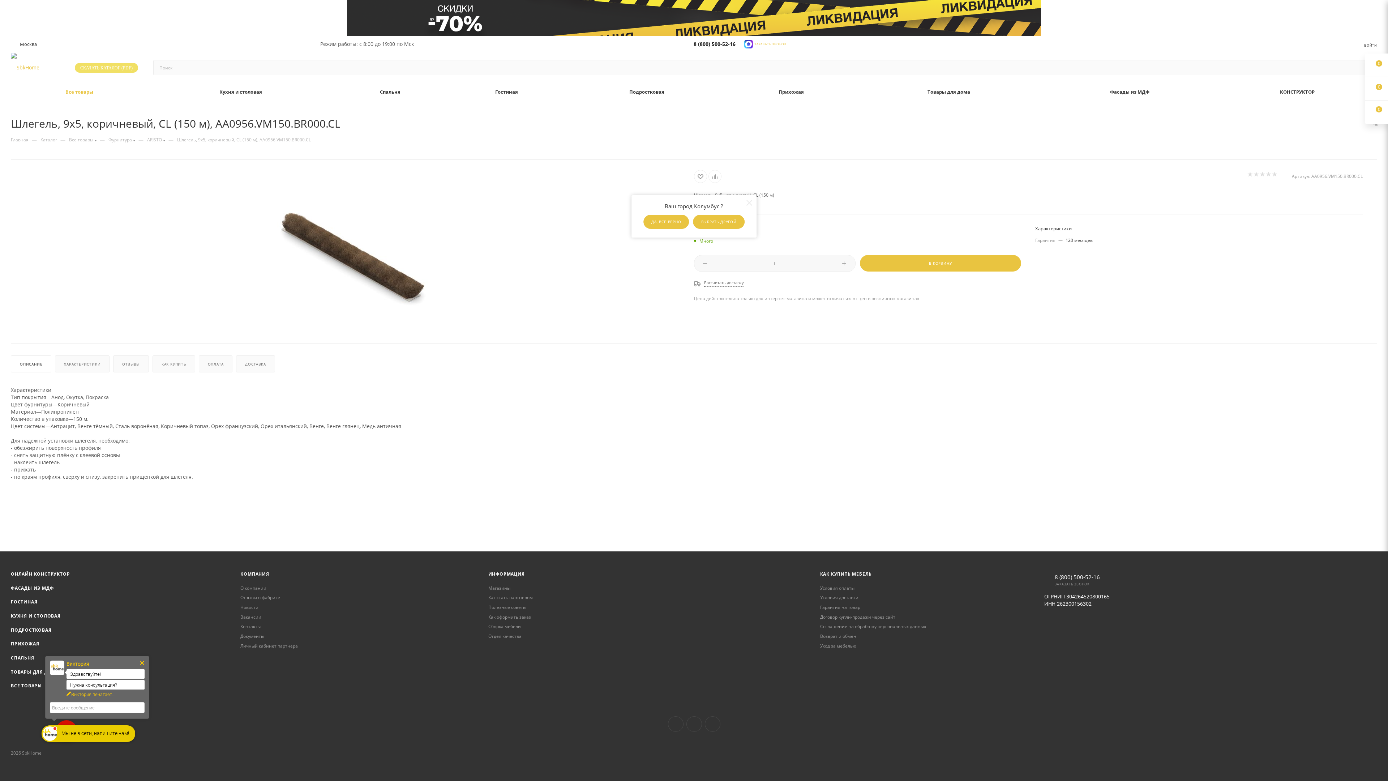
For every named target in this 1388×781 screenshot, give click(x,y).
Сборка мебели (504, 626)
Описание (31, 364)
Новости (249, 607)
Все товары (26, 686)
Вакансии (250, 617)
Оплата (216, 364)
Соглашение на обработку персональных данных (873, 626)
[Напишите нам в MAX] (748, 43)
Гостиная (24, 602)
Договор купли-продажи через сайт (857, 617)
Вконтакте (676, 724)
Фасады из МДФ (32, 588)
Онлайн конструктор (40, 574)
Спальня (22, 658)
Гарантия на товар (840, 607)
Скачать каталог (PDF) (106, 68)
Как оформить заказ (509, 617)
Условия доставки (839, 597)
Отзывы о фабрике (260, 597)
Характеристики (82, 364)
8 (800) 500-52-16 (715, 43)
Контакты (250, 626)
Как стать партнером (510, 597)
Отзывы (131, 364)
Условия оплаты (837, 588)
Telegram (694, 724)
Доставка (255, 364)
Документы (252, 636)
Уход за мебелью (838, 646)
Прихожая (25, 644)
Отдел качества (505, 636)
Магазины (499, 588)
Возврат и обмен (838, 636)
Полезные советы (507, 607)
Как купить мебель (846, 574)
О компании (253, 588)
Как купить (174, 364)
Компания (254, 574)
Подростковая (31, 630)
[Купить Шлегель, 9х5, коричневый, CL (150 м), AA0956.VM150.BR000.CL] (352, 251)
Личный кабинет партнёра (269, 646)
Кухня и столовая (36, 616)
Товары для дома (35, 672)
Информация (506, 574)
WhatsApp (712, 724)
